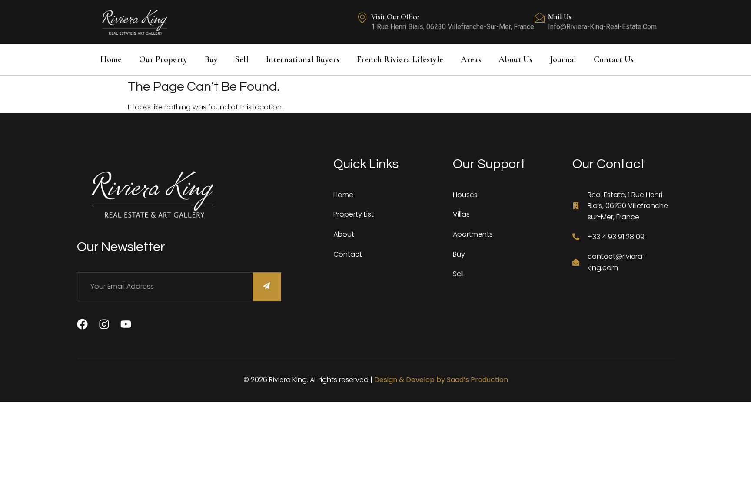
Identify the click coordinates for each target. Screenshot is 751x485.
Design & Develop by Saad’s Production (441, 380)
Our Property (163, 59)
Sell (242, 59)
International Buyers (302, 59)
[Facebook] (82, 324)
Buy (211, 59)
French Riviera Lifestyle (400, 59)
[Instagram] (104, 324)
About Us (515, 59)
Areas (471, 59)
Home (111, 59)
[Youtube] (125, 324)
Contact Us (614, 59)
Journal (563, 59)
